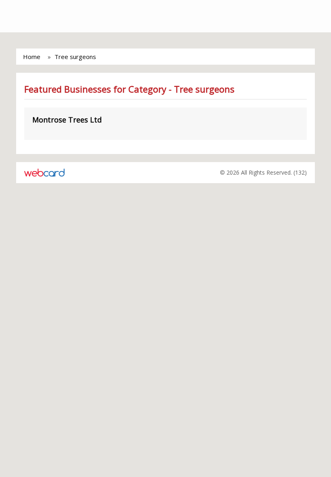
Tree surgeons (75, 57)
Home (31, 57)
